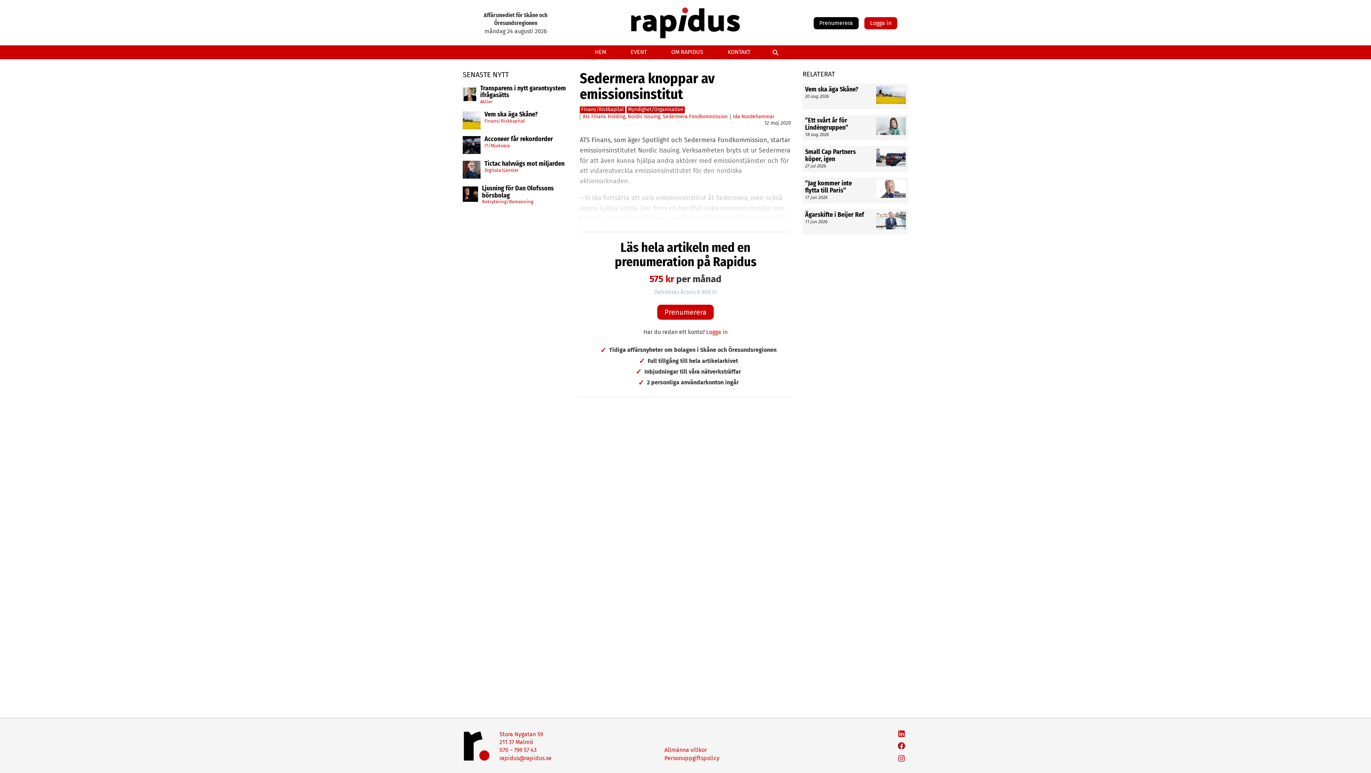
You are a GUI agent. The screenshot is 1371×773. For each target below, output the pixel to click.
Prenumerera (836, 23)
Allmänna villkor (685, 750)
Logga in (881, 23)
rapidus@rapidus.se (525, 758)
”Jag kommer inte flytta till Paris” (828, 187)
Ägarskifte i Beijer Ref (834, 215)
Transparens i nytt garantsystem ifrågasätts (523, 92)
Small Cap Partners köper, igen (830, 156)
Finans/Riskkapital (504, 121)
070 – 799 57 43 (518, 750)
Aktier (486, 101)
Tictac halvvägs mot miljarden (524, 164)
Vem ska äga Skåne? (511, 114)
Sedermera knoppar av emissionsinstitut (647, 86)
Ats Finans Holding (604, 117)
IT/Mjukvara (497, 145)
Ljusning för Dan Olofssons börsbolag (518, 192)
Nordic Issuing (644, 117)
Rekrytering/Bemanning (507, 202)
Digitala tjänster (501, 170)
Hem (600, 52)
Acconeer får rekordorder (519, 139)
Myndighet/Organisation (655, 109)
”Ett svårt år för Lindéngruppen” (826, 124)
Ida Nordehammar (753, 117)
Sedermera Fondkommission (695, 117)
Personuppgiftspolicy (691, 758)
